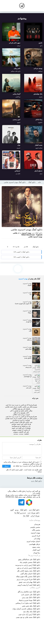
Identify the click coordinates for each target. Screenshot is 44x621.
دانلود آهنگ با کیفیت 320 (21, 257)
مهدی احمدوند (23, 279)
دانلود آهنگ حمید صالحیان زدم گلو (29, 592)
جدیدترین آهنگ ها (20, 513)
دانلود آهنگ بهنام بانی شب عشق (29, 582)
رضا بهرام (37, 553)
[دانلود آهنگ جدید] (22, 6)
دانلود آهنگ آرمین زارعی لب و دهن (28, 568)
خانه (39, 182)
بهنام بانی (37, 538)
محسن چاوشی (35, 527)
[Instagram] (13, 502)
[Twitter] (25, 242)
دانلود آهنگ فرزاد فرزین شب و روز (28, 579)
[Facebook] (12, 242)
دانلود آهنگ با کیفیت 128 (21, 252)
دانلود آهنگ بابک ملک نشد (31, 611)
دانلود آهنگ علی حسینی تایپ (30, 594)
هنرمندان (37, 524)
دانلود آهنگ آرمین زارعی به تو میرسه (27, 565)
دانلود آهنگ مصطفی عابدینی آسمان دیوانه (26, 609)
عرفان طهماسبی (34, 544)
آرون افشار (36, 550)
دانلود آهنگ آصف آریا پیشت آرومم (29, 585)
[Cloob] (30, 242)
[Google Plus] (17, 242)
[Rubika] (29, 502)
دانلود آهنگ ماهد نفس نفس (31, 606)
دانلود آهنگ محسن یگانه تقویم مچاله (28, 576)
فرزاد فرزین (36, 536)
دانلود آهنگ (31, 182)
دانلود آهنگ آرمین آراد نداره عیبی (29, 614)
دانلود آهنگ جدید (37, 233)
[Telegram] (21, 242)
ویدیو (16, 510)
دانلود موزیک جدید (33, 513)
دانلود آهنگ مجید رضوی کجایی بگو (28, 571)
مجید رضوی (36, 547)
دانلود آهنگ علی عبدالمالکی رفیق (29, 559)
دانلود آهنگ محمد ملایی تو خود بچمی (28, 617)
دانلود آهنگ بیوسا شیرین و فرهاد (29, 600)
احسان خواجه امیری (33, 541)
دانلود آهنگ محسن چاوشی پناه (30, 562)
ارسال (6, 466)
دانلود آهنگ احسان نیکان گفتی (30, 574)
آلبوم (12, 510)
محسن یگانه (36, 530)
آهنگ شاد (26, 516)
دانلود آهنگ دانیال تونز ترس (31, 597)
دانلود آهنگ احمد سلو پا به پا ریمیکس (28, 603)
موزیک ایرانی (35, 516)
